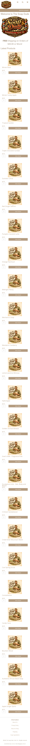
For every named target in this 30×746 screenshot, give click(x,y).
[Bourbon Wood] (15, 642)
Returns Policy (15, 728)
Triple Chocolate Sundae (11, 151)
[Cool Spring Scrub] (15, 559)
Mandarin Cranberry (9, 345)
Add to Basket (18, 72)
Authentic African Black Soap (12, 679)
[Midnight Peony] (15, 281)
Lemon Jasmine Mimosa (10, 373)
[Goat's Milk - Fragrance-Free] (15, 448)
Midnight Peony (8, 289)
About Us (15, 722)
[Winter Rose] (15, 59)
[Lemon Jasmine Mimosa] (15, 364)
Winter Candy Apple (9, 95)
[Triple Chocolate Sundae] (15, 142)
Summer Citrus (7, 178)
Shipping (15, 732)
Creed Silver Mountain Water (12, 540)
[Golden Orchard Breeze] (15, 420)
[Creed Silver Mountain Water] (15, 531)
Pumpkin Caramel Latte (10, 234)
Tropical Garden (8, 123)
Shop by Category (23, 10)
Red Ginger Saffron (9, 206)
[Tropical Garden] (15, 114)
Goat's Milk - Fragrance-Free (12, 456)
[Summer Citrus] (15, 170)
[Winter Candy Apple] (15, 87)
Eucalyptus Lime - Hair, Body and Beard (14, 485)
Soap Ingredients (15, 735)
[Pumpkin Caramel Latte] (15, 225)
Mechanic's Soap (8, 317)
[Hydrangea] (15, 392)
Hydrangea (6, 401)
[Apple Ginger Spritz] (15, 698)
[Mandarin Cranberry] (15, 337)
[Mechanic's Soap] (15, 309)
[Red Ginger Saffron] (15, 198)
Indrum (24, 743)
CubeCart (14, 743)
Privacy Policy (15, 725)
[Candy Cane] (15, 614)
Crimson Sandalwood (9, 512)
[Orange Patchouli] (15, 253)
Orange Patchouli (8, 262)
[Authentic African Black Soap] (15, 670)
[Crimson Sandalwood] (15, 503)
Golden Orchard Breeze (10, 428)
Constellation (7, 595)
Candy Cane (6, 623)
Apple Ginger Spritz (9, 706)
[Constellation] (15, 587)
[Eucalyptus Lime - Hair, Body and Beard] (15, 475)
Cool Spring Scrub (8, 567)
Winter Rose (6, 67)
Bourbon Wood (7, 651)
